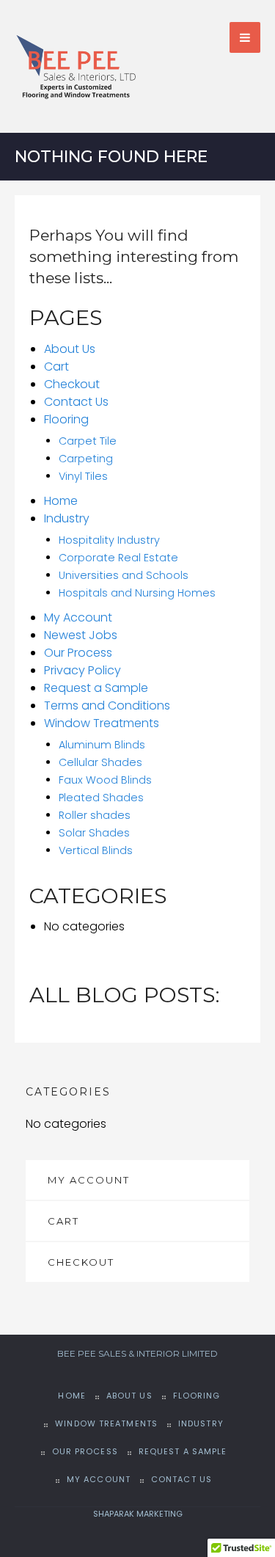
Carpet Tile (88, 441)
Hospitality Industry (109, 540)
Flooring (66, 419)
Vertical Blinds (96, 850)
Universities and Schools (123, 575)
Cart (56, 366)
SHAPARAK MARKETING (138, 1514)
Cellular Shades (100, 762)
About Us (69, 348)
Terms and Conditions (107, 705)
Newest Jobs (80, 635)
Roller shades (95, 815)
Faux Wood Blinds (105, 780)
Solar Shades (94, 832)
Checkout (72, 384)
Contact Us (76, 401)
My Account (78, 617)
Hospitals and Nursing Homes (137, 593)
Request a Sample (96, 687)
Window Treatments (101, 723)
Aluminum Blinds (102, 744)
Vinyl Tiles (83, 476)
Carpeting (86, 458)
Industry (66, 518)
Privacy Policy (82, 670)
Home (61, 500)
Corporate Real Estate (118, 557)
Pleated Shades (101, 797)
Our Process (78, 652)
